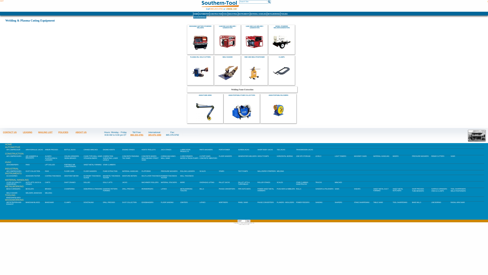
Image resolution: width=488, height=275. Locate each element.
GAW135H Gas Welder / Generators (227, 27)
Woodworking (200, 17)
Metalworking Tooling (186, 190)
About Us (81, 132)
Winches (338, 182)
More (182, 182)
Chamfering (69, 189)
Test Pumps (243, 171)
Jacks (124, 182)
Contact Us (10, 132)
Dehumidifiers (12, 165)
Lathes (164, 189)
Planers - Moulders (285, 202)
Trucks (318, 182)
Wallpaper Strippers (266, 171)
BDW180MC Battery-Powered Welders (200, 27)
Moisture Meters (129, 176)
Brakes (48, 189)
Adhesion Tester (33, 176)
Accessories (11, 176)
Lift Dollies (50, 165)
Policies (63, 132)
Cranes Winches (91, 150)
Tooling (284, 14)
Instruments (243, 14)
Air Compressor (13, 150)
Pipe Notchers (244, 189)
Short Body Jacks (265, 150)
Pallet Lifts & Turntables (244, 183)
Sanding (318, 202)
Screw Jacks (243, 150)
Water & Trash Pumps (189, 158)
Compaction (108, 156)
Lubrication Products (185, 150)
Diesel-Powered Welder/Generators (282, 27)
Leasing (27, 132)
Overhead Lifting (207, 182)
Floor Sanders (225, 156)
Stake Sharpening (361, 202)
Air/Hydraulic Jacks (34, 150)
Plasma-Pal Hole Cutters (200, 57)
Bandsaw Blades (13, 198)
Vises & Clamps (437, 191)
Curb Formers (186, 156)
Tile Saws (126, 158)
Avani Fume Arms (205, 95)
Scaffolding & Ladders (51, 159)
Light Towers (340, 156)
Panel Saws (243, 202)
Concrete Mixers (149, 156)
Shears (357, 189)
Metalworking (274, 14)
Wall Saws (165, 158)
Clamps (282, 57)
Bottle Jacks (69, 150)
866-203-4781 (216, 9)
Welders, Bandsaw (34, 193)
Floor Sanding (167, 202)
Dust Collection (33, 171)
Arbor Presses (51, 150)
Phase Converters (227, 189)
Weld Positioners (458, 191)
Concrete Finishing (130, 156)
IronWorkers (147, 189)
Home (196, 14)
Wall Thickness (187, 176)
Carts (47, 182)
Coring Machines (168, 156)
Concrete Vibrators (208, 158)
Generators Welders (247, 156)
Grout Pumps (263, 156)
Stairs (221, 171)
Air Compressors (13, 156)
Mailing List (45, 132)
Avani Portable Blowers (278, 95)
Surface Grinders (439, 189)
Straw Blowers (90, 158)
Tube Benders (418, 191)
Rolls (298, 189)
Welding (280, 171)
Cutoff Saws (205, 156)
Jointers (184, 202)
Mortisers (223, 202)
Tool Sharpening (400, 202)
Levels (318, 156)
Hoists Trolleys (149, 150)
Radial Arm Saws (458, 202)
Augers (48, 156)
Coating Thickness (53, 176)
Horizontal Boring (285, 156)
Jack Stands (166, 150)
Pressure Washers (420, 156)
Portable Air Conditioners (70, 165)
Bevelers (30, 189)
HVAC (225, 14)
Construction (216, 14)
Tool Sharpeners (458, 189)
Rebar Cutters (437, 156)
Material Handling (258, 14)
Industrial (233, 14)
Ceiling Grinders (71, 156)
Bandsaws (49, 202)
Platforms (146, 171)
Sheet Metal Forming (93, 165)
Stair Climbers (109, 165)
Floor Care (69, 171)
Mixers (396, 156)
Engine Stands (128, 150)
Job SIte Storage (303, 156)
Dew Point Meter (71, 176)
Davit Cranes (69, 182)
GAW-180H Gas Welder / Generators (254, 27)
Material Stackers (169, 182)
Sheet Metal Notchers (398, 190)
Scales (203, 171)
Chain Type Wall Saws (93, 156)
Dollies (87, 182)
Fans (28, 165)
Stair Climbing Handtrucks (302, 183)
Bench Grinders (13, 189)
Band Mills (416, 202)
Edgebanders (147, 202)
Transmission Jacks (304, 150)
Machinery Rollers (150, 182)
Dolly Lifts (107, 182)
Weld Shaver (228, 57)
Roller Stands (263, 182)
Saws (453, 156)
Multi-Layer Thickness (151, 176)
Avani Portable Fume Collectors (241, 95)
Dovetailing (89, 202)
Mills (202, 189)
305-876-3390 (154, 135)
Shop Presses (418, 189)
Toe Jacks (281, 150)
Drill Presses (128, 189)
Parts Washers (206, 150)
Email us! (231, 9)
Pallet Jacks (224, 182)
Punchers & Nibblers (286, 189)
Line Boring (436, 202)
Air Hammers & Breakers (32, 157)
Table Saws (378, 202)
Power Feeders (302, 202)
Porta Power (224, 150)
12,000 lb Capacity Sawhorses (13, 183)
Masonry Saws (360, 156)
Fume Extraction (110, 171)
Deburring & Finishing (93, 189)
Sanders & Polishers (324, 189)
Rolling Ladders (187, 171)
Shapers (338, 202)
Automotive (204, 14)
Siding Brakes (70, 158)
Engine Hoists (109, 150)
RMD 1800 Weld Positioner (255, 57)
